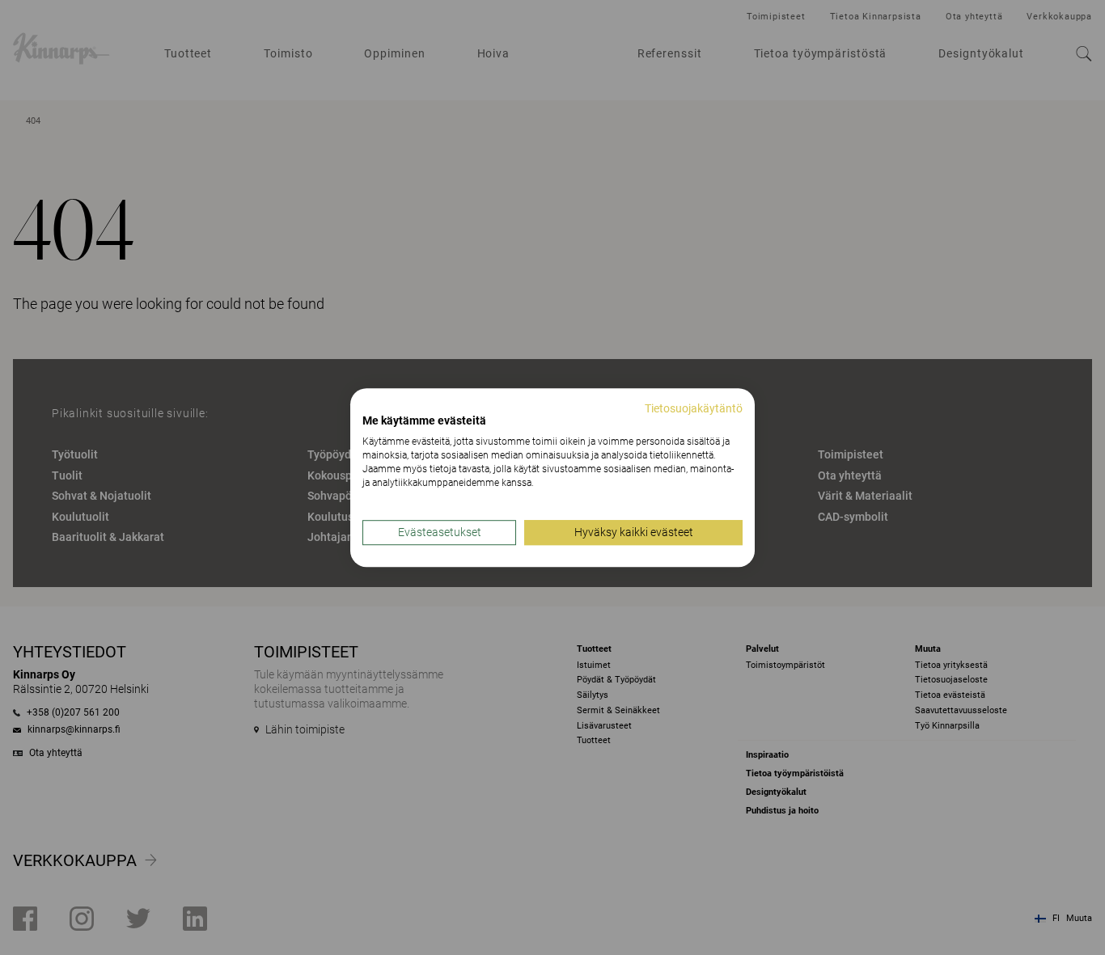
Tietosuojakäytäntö (694, 408)
